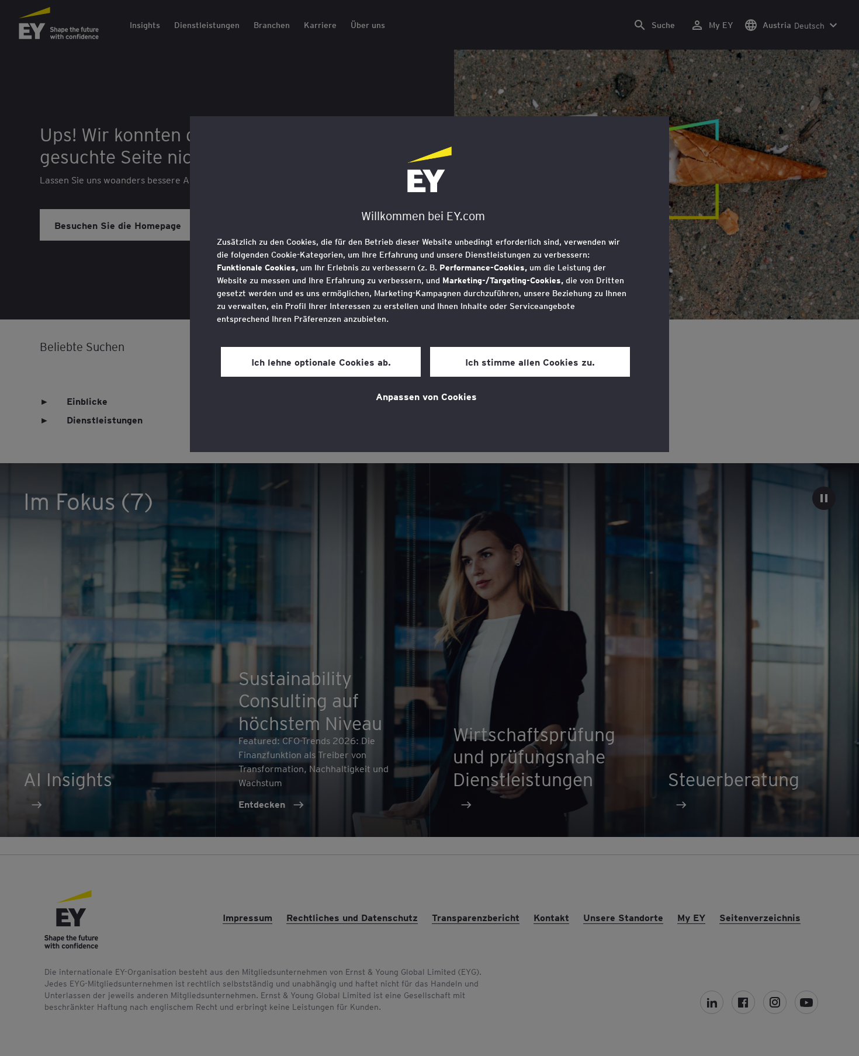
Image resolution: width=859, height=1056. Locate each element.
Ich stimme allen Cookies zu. (530, 361)
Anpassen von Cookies (426, 396)
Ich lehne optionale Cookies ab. (321, 361)
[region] (429, 284)
